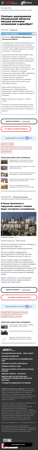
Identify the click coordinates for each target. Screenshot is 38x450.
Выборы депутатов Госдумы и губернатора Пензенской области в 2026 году (17, 378)
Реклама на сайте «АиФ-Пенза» (15, 363)
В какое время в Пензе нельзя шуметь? (21, 331)
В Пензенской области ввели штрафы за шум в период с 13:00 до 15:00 (21, 325)
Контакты (21, 374)
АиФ (16, 237)
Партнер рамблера (18, 440)
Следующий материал (18, 444)
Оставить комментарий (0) (16, 129)
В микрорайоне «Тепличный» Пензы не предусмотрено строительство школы (21, 160)
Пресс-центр (28, 353)
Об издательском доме (11, 353)
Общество (13, 30)
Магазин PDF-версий (10, 356)
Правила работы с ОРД (11, 366)
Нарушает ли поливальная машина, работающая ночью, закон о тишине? (20, 338)
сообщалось (11, 278)
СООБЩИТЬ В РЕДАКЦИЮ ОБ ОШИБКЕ (16, 383)
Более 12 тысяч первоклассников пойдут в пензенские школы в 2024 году (22, 179)
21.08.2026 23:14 (6, 197)
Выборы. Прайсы (9, 374)
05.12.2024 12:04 (6, 8)
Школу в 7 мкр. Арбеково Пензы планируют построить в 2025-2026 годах (21, 186)
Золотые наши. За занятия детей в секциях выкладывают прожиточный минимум (22, 173)
